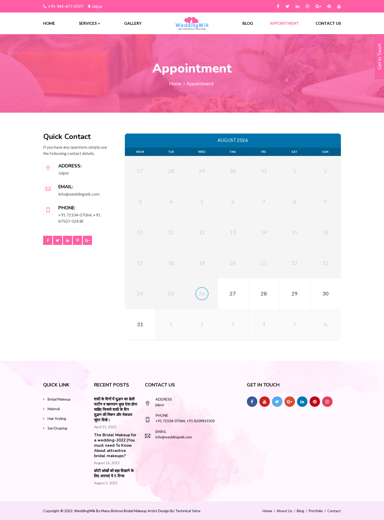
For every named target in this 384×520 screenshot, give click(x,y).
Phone (161, 415)
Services (88, 23)
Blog (247, 23)
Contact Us (328, 23)
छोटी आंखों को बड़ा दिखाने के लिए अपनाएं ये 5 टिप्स (114, 473)
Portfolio (316, 511)
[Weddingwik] (192, 22)
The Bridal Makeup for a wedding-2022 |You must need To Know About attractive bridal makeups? (115, 445)
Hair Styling (57, 418)
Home (49, 23)
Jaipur (97, 6)
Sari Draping (57, 428)
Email (160, 431)
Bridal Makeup (59, 399)
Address (163, 399)
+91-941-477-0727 (65, 6)
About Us (284, 511)
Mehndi (54, 409)
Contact (334, 511)
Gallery (133, 23)
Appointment (284, 23)
